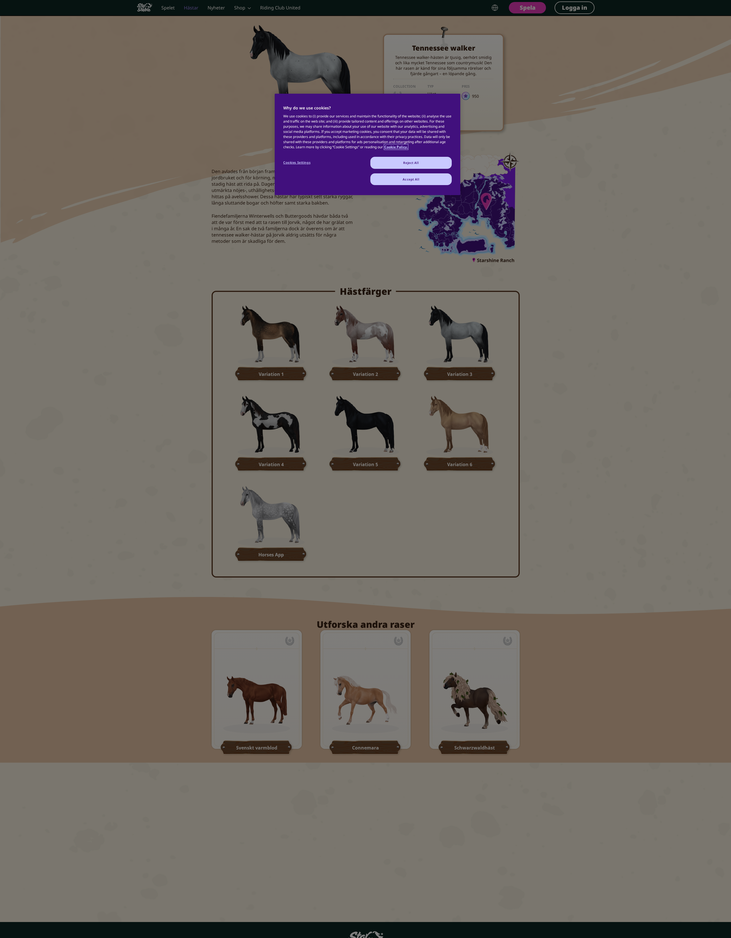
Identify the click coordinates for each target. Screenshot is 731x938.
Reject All (411, 163)
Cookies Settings (296, 162)
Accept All (411, 179)
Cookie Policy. (396, 147)
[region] (367, 144)
